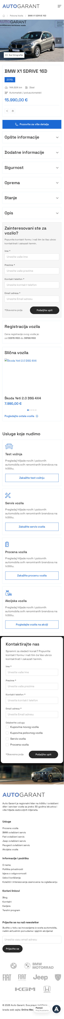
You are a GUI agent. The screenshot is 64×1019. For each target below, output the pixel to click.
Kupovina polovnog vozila (26, 733)
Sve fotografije (16, 55)
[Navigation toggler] (59, 6)
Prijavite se (12, 948)
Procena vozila (19, 744)
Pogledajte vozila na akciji (32, 624)
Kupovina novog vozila (24, 727)
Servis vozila (18, 738)
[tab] (28, 410)
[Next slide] (58, 41)
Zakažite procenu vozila (32, 575)
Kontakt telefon (14, 279)
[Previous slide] (5, 41)
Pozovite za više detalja (34, 124)
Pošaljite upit (45, 310)
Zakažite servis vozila (32, 526)
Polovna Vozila (16, 15)
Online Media (28, 1009)
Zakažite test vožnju (32, 478)
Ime (7, 250)
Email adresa (12, 293)
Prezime (10, 265)
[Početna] (3, 16)
